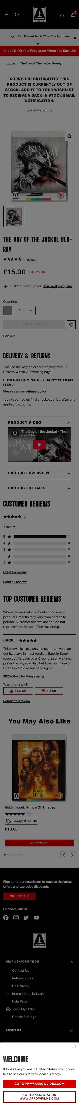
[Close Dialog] (73, 751)
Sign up (39, 1081)
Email (9, 1059)
